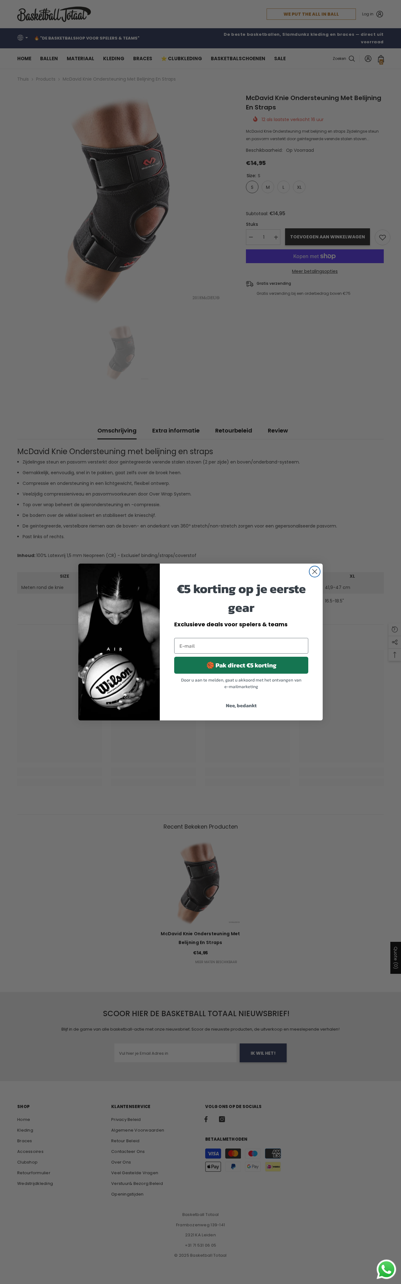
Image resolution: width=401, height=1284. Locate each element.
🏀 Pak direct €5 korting (241, 665)
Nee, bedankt (241, 705)
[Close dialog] (314, 571)
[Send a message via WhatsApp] (386, 1269)
